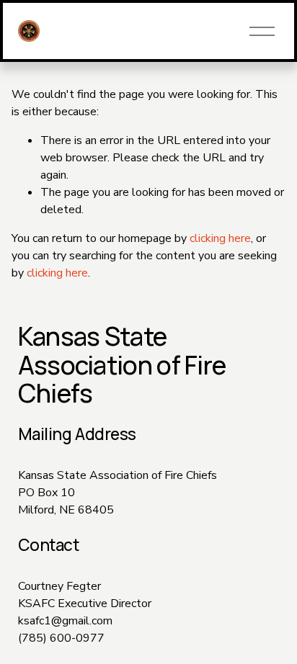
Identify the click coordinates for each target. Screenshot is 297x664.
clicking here (220, 238)
